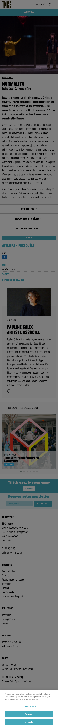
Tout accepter (29, 722)
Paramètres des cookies (29, 706)
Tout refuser (29, 714)
